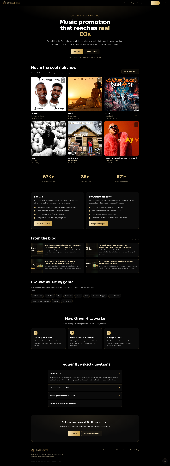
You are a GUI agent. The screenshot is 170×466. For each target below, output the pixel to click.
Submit (164, 3)
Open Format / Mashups (41, 301)
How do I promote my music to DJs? (63, 396)
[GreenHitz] (11, 3)
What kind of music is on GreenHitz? (63, 403)
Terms (112, 450)
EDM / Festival (114, 296)
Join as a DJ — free (43, 224)
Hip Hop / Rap (37, 296)
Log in (147, 3)
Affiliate (118, 450)
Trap (86, 296)
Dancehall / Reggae (99, 296)
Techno (55, 301)
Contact (125, 450)
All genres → (67, 301)
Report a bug (134, 450)
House (78, 296)
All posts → (135, 239)
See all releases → (130, 71)
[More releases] (136, 113)
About (99, 450)
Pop (59, 296)
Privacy (105, 450)
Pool (125, 3)
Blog (132, 3)
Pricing (139, 3)
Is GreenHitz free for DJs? (59, 388)
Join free (155, 3)
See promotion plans (98, 224)
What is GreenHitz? (57, 373)
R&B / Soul (50, 296)
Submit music (92, 51)
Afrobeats (68, 296)
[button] (63, 108)
